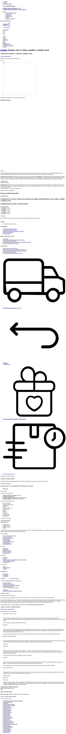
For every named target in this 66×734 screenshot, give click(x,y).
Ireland (8, 725)
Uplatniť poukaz (6, 553)
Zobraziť (2, 221)
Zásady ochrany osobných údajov (7, 609)
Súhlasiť (2, 606)
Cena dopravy (8, 15)
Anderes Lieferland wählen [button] (6, 698)
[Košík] (34, 34)
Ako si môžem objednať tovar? (9, 535)
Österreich (11, 702)
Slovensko (11, 723)
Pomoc (4, 11)
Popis (3, 171)
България (10, 717)
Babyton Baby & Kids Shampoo (9, 241)
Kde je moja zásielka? (7, 551)
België (8, 728)
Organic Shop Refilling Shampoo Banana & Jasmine (14, 239)
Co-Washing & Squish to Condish (10, 229)
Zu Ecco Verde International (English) (8, 696)
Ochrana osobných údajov (8, 584)
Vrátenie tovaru (9, 14)
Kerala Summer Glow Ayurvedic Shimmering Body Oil (14, 249)
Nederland (11, 726)
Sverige (9, 711)
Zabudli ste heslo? (6, 550)
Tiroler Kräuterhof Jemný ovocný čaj (10, 243)
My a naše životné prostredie (9, 561)
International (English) (18, 700)
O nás (4, 566)
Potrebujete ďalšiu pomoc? (8, 541)
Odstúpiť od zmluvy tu (5, 593)
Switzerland (11, 721)
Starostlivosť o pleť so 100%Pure (10, 230)
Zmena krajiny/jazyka (14, 578)
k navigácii (5, 1)
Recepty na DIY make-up (8, 232)
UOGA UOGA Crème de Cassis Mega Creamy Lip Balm (15, 250)
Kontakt (7, 17)
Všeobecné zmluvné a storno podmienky (11, 585)
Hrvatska (10, 712)
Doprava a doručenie (7, 537)
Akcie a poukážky (7, 540)
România (10, 710)
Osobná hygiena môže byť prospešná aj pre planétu (13, 231)
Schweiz (9, 718)
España (8, 706)
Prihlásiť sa (5, 548)
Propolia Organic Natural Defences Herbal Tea (12, 253)
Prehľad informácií (7, 583)
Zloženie (5, 558)
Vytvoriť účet (6, 29)
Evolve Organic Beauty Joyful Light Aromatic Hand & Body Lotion (17, 242)
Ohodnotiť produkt (4, 196)
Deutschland (12, 704)
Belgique (10, 727)
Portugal (9, 730)
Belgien (9, 731)
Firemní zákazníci (6, 542)
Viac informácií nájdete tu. (6, 483)
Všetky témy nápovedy (10, 18)
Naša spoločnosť (6, 567)
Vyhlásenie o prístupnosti (8, 586)
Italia (7, 703)
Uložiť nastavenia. (4, 686)
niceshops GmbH (9, 580)
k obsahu (5, 2)
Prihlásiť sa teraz (6, 25)
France (8, 709)
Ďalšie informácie (5, 182)
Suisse (8, 719)
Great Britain (12, 705)
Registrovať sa (6, 549)
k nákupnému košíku (7, 3)
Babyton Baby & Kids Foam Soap (10, 248)
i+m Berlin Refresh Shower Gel (9, 252)
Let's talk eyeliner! (7, 233)
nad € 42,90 (12, 8)
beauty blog (5, 557)
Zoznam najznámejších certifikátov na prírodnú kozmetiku (15, 559)
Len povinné (7, 606)
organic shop (5, 238)
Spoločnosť (5, 589)
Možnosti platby (9, 16)
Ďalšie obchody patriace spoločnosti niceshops (12, 591)
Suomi (8, 716)
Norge (8, 732)
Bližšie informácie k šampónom (8, 190)
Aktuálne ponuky (6, 562)
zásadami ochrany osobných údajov (36, 604)
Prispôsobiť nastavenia (15, 606)
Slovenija (10, 707)
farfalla (4, 50)
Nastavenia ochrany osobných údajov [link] (10, 587)
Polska (8, 713)
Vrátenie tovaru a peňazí (8, 538)
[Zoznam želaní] (4, 31)
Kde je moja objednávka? (11, 12)
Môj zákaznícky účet (7, 544)
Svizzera (9, 720)
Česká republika (14, 724)
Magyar (9, 714)
